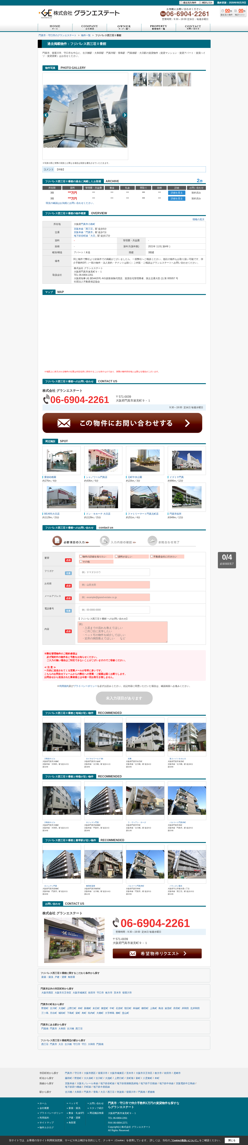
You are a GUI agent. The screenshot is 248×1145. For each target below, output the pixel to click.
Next (124, 115)
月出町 (53, 1013)
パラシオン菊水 (176, 886)
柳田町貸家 (90, 886)
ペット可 (73, 1103)
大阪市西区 (47, 992)
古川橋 (70, 1028)
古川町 (53, 1008)
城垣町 (62, 1013)
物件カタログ (47, 1127)
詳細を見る (177, 192)
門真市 (84, 224)
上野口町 (71, 1008)
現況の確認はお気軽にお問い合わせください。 (70, 203)
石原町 (119, 1008)
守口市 (100, 992)
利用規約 (64, 686)
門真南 (44, 1028)
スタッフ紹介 (97, 1108)
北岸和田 (195, 1008)
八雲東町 (147, 1078)
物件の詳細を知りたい (94, 556)
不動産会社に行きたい (165, 556)
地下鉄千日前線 (149, 1083)
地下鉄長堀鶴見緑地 (127, 1083)
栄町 (78, 1013)
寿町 (84, 1013)
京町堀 (129, 1078)
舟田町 (176, 1008)
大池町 (62, 1008)
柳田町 (145, 1008)
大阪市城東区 (80, 992)
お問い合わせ (97, 1103)
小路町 (91, 224)
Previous (45, 115)
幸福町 (136, 1008)
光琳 (129, 759)
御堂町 (104, 1008)
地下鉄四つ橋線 (73, 1086)
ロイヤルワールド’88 (94, 759)
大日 (92, 235)
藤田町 (68, 1078)
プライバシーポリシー (85, 686)
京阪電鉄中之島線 (185, 1083)
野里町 (44, 1008)
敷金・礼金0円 (76, 1113)
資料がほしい (125, 556)
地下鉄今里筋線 (101, 1086)
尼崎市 (177, 1073)
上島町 (153, 1008)
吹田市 (91, 992)
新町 (138, 1078)
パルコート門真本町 (178, 822)
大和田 (62, 1028)
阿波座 (120, 1092)
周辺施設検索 (97, 1113)
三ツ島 (44, 1013)
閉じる (231, 1140)
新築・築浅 (47, 977)
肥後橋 (151, 1092)
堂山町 (125, 1013)
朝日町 (127, 1008)
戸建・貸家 (60, 977)
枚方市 (108, 992)
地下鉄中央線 (166, 1083)
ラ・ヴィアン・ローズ (137, 822)
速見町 (168, 1008)
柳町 (118, 1013)
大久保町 (88, 1078)
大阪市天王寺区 (63, 992)
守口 (84, 1044)
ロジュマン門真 (92, 822)
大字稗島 (109, 1013)
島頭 (160, 1008)
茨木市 (117, 992)
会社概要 (44, 1108)
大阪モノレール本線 (87, 1083)
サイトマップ (47, 1122)
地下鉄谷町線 (81, 235)
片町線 (87, 1086)
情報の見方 (198, 219)
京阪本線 (78, 228)
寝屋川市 (127, 992)
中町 (112, 1008)
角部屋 (71, 977)
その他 (86, 561)
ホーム (43, 1103)
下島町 (70, 1013)
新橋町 (87, 1008)
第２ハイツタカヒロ (178, 759)
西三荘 (89, 228)
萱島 (95, 1092)
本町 (80, 1008)
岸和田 (185, 1008)
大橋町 (99, 1013)
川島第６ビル (49, 759)
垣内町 (91, 1013)
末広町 (96, 1008)
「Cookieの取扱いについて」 (184, 1140)
